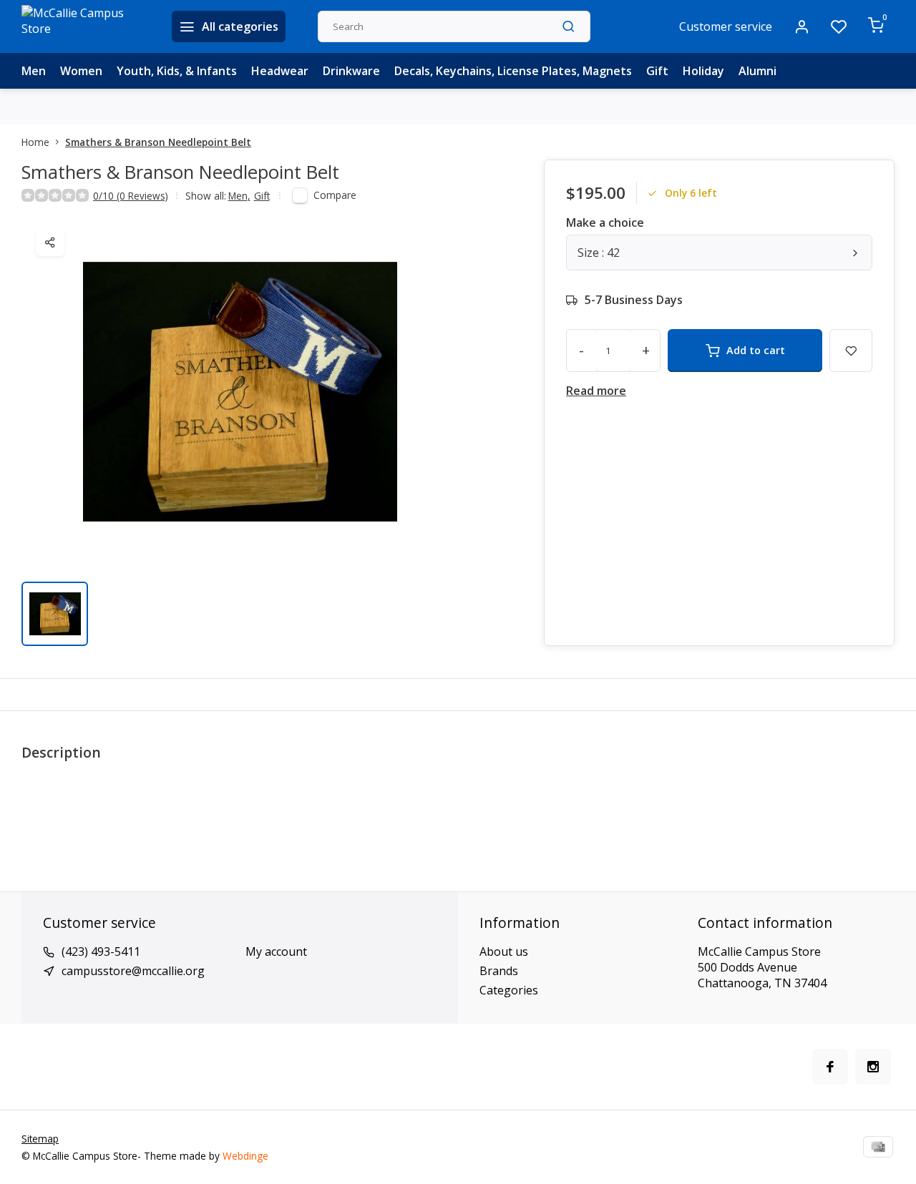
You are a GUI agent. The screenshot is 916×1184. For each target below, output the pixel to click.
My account (276, 951)
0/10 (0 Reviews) (130, 195)
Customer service (725, 26)
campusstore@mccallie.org (133, 971)
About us (503, 951)
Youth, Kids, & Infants (177, 71)
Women (81, 71)
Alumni (757, 71)
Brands (498, 971)
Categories (508, 990)
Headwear (279, 71)
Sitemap (40, 1138)
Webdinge (245, 1156)
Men (33, 71)
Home (35, 142)
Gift (657, 71)
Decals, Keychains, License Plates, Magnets (513, 71)
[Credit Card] (878, 1147)
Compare (334, 195)
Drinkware (351, 71)
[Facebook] (830, 1067)
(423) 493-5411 (101, 951)
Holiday (703, 71)
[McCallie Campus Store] (85, 26)
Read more (596, 390)
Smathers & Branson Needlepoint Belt (158, 142)
